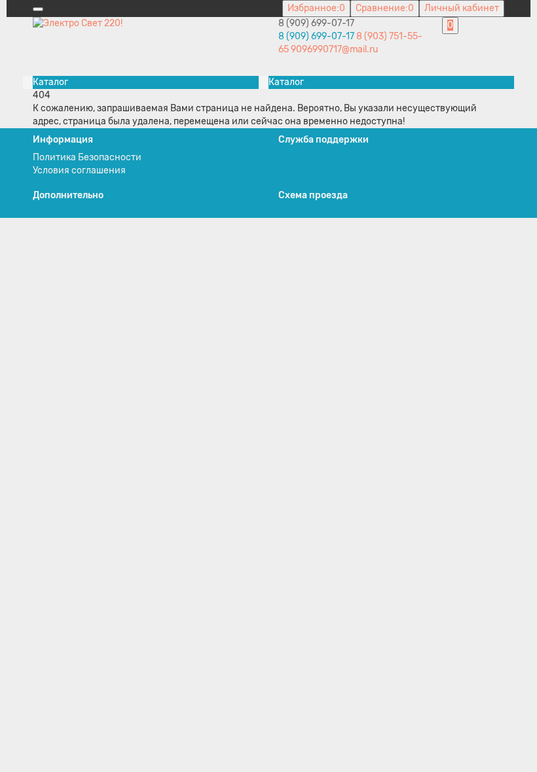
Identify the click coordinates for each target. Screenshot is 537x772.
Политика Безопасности (87, 157)
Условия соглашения (79, 170)
